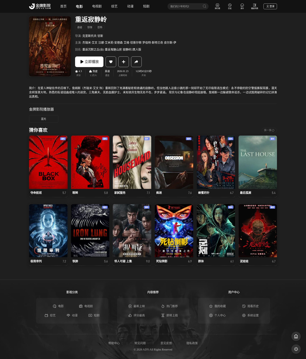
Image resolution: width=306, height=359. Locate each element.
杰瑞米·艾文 (89, 42)
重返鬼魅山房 (113, 49)
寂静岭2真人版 (132, 49)
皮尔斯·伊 (170, 42)
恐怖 (99, 27)
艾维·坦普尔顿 (132, 42)
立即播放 (92, 62)
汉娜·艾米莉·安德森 (110, 42)
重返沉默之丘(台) (93, 49)
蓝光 (43, 119)
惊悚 (89, 27)
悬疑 (79, 27)
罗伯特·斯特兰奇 (152, 42)
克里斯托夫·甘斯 (92, 35)
